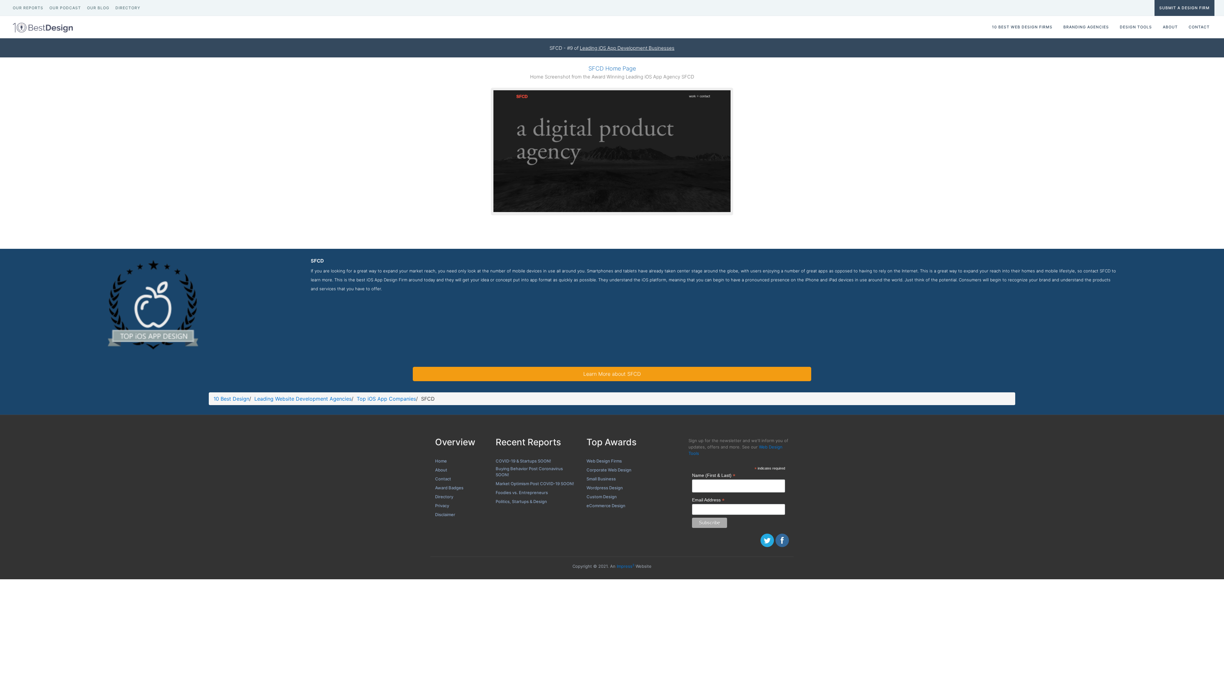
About (441, 469)
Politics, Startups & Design (521, 501)
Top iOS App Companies (386, 399)
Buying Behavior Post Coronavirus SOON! (529, 472)
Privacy (442, 505)
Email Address (708, 500)
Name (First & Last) (713, 475)
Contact (443, 478)
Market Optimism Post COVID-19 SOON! (535, 483)
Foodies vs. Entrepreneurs (522, 492)
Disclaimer (445, 514)
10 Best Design (231, 399)
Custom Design (601, 496)
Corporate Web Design (608, 469)
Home (441, 460)
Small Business (601, 478)
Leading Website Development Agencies (303, 399)
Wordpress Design (604, 487)
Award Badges (449, 487)
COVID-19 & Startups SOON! (523, 460)
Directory (444, 496)
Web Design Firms (604, 460)
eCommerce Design (605, 505)
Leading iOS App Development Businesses (627, 48)
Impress (625, 566)
